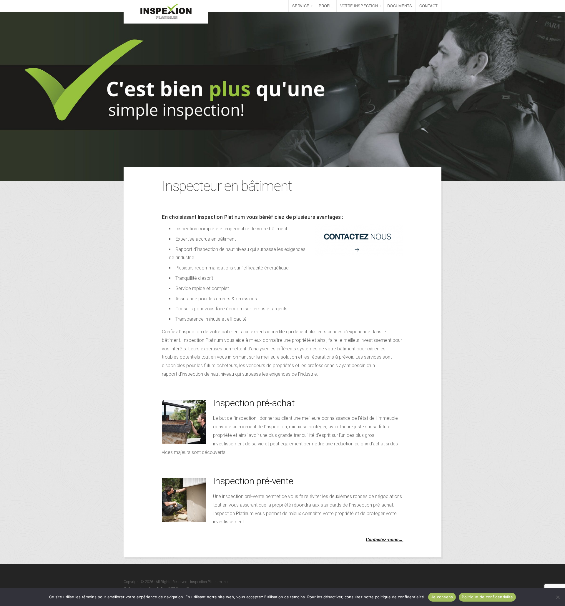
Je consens (442, 597)
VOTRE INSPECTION (359, 6)
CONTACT (428, 6)
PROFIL (326, 6)
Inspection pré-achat (254, 403)
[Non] (558, 597)
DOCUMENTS (399, 6)
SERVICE (300, 6)
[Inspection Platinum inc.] (166, 12)
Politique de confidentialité (487, 597)
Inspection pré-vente (253, 481)
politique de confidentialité (399, 597)
